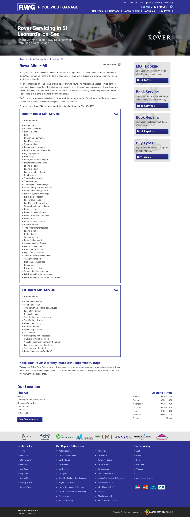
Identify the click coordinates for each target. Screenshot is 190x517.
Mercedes (140, 464)
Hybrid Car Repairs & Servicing (71, 487)
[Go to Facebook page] (171, 6)
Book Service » (146, 105)
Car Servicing (131, 11)
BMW (138, 455)
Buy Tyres (164, 11)
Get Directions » (28, 419)
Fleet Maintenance (105, 483)
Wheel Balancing (66, 501)
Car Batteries (64, 460)
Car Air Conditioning (67, 455)
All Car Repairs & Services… (109, 501)
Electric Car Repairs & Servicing (111, 478)
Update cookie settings (27, 513)
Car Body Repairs (105, 460)
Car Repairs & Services (106, 11)
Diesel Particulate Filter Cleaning (72, 478)
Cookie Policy (26, 487)
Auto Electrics (65, 451)
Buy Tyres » (144, 157)
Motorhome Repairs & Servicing (72, 492)
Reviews (157, 3)
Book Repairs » (146, 131)
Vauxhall (139, 469)
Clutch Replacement (106, 474)
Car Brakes (63, 464)
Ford (138, 460)
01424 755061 (154, 6)
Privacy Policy (26, 483)
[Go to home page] (47, 7)
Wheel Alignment (105, 496)
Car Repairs (64, 469)
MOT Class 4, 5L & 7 (106, 487)
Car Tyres (63, 474)
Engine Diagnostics (67, 483)
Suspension (64, 496)
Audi (138, 451)
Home (125, 3)
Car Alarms (102, 455)
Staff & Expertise (145, 3)
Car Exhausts (103, 464)
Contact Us (167, 3)
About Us (133, 3)
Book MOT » (144, 80)
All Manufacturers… (144, 478)
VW (137, 474)
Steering (101, 492)
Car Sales (149, 11)
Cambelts (102, 451)
